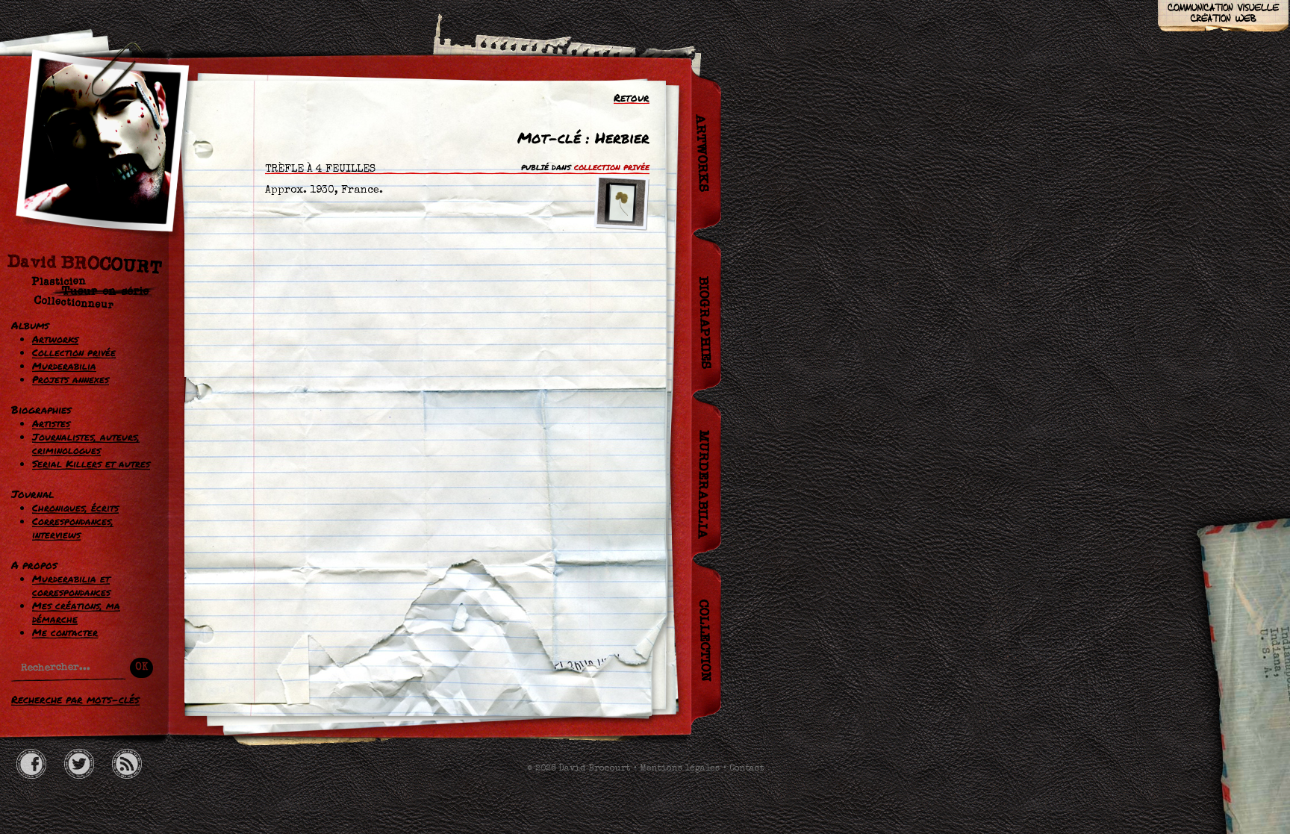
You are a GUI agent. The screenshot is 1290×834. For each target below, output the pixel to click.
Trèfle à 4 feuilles (320, 169)
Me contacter (65, 632)
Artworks (55, 339)
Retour (631, 97)
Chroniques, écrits (75, 507)
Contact (746, 769)
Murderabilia (64, 366)
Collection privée (74, 352)
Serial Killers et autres (91, 463)
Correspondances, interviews (72, 527)
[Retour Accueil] (93, 185)
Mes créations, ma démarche (76, 612)
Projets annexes (70, 379)
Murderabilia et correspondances (71, 585)
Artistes (51, 423)
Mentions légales (680, 769)
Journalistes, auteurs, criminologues (86, 443)
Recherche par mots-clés (75, 698)
